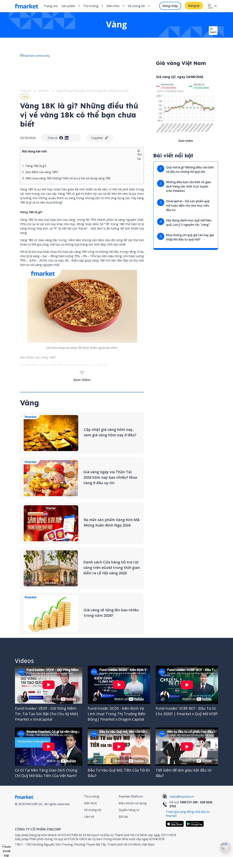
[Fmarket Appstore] (176, 824)
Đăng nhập (170, 6)
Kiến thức (113, 6)
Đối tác (123, 817)
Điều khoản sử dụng (133, 803)
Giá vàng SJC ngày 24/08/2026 (179, 77)
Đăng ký (194, 6)
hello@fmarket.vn (182, 797)
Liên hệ (89, 817)
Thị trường (91, 796)
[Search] (213, 30)
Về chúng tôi (92, 810)
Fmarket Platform (131, 796)
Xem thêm (81, 379)
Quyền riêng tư (129, 810)
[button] (6, 848)
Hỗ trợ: (190, 804)
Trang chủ (51, 6)
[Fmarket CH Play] (196, 824)
